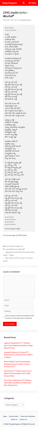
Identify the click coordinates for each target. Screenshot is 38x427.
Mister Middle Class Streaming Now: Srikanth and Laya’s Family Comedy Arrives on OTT (17, 364)
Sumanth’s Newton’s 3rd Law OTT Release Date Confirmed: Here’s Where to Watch (18, 354)
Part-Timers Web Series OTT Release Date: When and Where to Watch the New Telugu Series (17, 382)
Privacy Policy (13, 416)
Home (5, 416)
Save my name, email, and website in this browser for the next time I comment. (19, 317)
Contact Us (23, 419)
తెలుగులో (21, 249)
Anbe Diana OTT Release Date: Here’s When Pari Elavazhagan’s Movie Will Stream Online (18, 373)
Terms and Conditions (27, 416)
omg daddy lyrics (11, 249)
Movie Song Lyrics (16, 246)
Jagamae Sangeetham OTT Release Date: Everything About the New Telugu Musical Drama (18, 345)
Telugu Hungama (9, 3)
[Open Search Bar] (24, 3)
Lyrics (7, 246)
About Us (14, 419)
